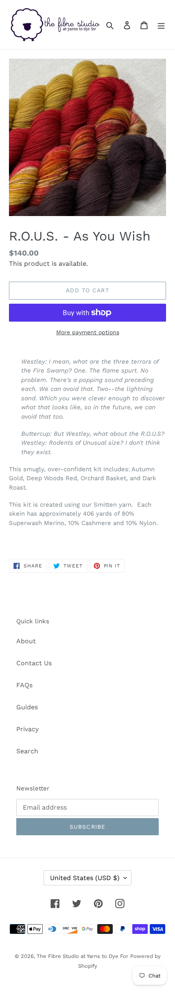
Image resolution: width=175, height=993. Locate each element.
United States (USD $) (85, 878)
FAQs (24, 685)
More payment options (87, 332)
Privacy (27, 729)
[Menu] (161, 25)
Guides (27, 707)
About (26, 641)
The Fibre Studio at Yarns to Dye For (82, 956)
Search (27, 751)
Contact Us (34, 663)
